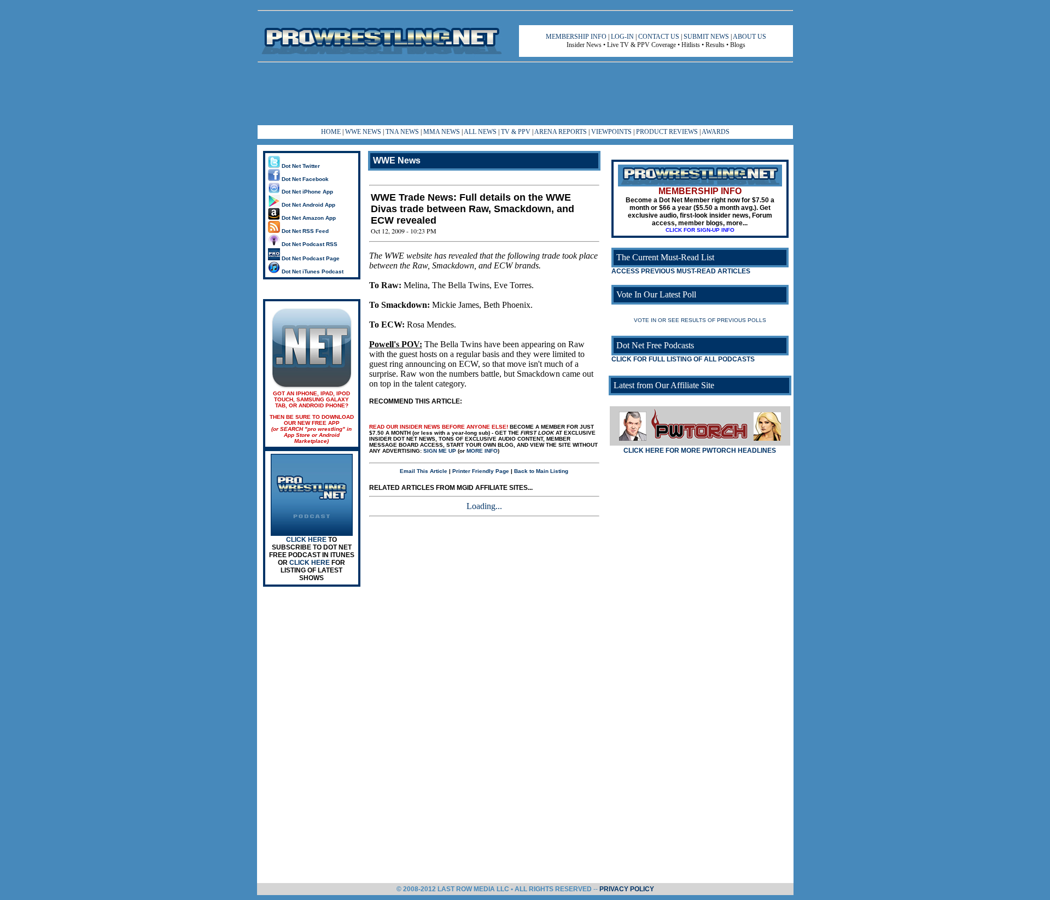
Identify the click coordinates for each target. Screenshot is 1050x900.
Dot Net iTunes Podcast (311, 271)
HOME (331, 132)
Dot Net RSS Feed (304, 231)
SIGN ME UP (439, 451)
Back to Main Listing (541, 471)
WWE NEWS (363, 132)
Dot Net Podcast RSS (308, 244)
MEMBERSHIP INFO (576, 36)
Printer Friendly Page (480, 471)
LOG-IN (622, 36)
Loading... (484, 506)
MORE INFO (482, 451)
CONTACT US (658, 36)
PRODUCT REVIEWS (667, 132)
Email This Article (423, 471)
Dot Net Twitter (300, 166)
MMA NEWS (441, 132)
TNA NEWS (402, 132)
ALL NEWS (480, 132)
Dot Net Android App (307, 205)
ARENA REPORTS (560, 132)
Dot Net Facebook (304, 179)
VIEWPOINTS (611, 132)
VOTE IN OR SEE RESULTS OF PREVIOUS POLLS (700, 320)
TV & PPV (516, 132)
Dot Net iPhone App (306, 192)
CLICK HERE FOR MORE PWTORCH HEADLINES (699, 450)
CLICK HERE (306, 539)
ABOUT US (749, 36)
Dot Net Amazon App (308, 218)
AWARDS (716, 132)
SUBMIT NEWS (706, 36)
